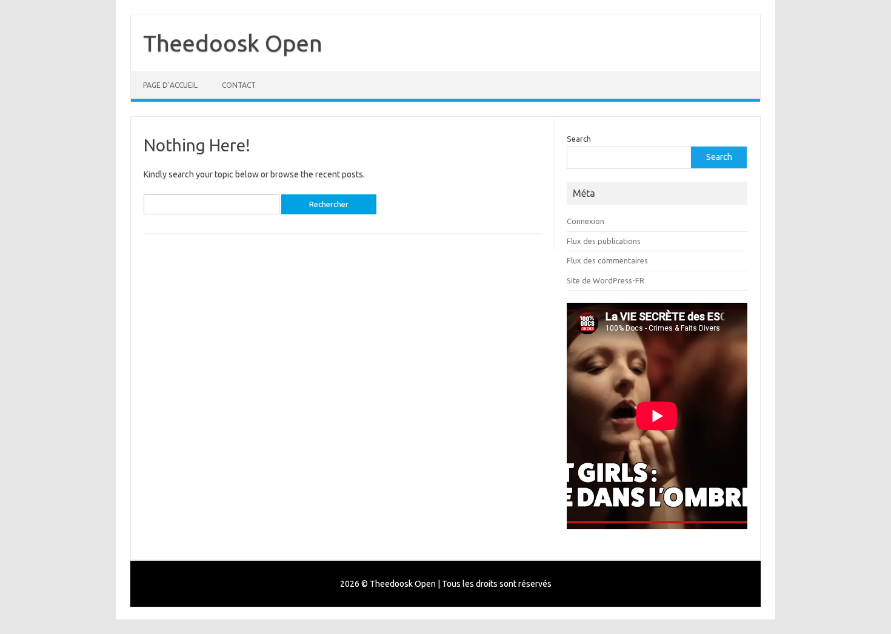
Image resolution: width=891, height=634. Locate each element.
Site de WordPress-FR (605, 280)
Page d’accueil (170, 85)
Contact (239, 85)
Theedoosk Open (232, 43)
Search (579, 138)
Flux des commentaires (607, 260)
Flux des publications (604, 241)
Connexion (585, 221)
